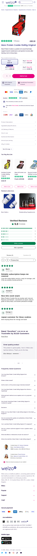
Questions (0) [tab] (27, 255)
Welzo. (8, 550)
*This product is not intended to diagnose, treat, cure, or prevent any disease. (18, 137)
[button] (2, 2)
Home (2, 9)
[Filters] (7, 260)
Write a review (18, 243)
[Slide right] (22, 363)
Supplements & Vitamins (11, 9)
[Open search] (3, 260)
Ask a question (18, 247)
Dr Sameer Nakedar (23, 445)
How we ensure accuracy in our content (16, 462)
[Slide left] (15, 363)
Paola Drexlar (21, 454)
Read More (4, 336)
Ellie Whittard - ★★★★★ (11, 353)
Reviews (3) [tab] (10, 255)
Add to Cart (7, 186)
